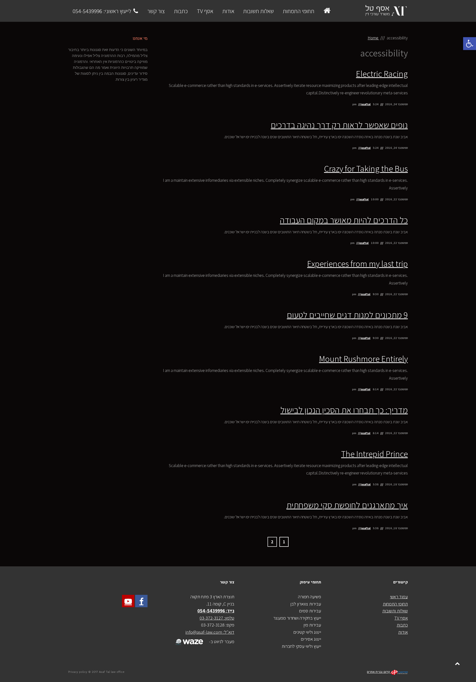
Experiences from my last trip (357, 263)
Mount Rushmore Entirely (363, 358)
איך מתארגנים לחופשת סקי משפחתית (347, 505)
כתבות (402, 625)
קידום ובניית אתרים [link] (379, 672)
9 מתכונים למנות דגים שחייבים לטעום (347, 314)
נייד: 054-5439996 (215, 611)
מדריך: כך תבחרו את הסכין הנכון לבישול (344, 410)
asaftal (366, 104)
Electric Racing (382, 73)
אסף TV (401, 618)
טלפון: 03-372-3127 (217, 618)
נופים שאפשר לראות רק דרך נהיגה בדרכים (339, 125)
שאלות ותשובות (395, 611)
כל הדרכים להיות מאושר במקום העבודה (344, 220)
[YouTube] (128, 601)
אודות (403, 632)
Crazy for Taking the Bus (366, 168)
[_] (188, 638)
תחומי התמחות (395, 604)
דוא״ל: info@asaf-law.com (209, 632)
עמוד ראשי (399, 597)
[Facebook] (141, 601)
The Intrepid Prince (374, 453)
